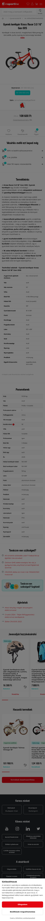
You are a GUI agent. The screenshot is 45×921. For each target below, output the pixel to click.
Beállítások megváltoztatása (22, 912)
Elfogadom (22, 904)
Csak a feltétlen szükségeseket (22, 918)
